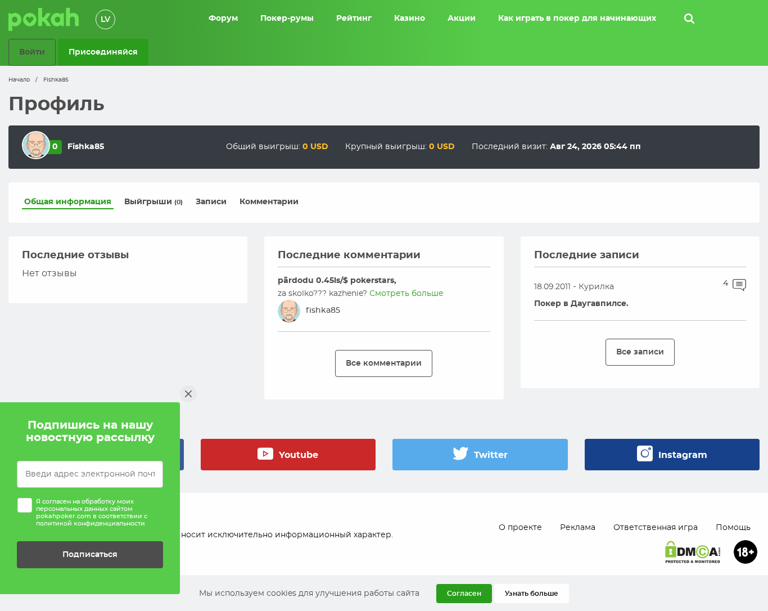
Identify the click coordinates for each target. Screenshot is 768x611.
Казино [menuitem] (409, 19)
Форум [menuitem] (223, 19)
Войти (32, 52)
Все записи (640, 352)
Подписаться (90, 554)
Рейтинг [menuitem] (354, 19)
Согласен (464, 593)
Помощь (733, 528)
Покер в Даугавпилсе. (581, 304)
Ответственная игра (655, 528)
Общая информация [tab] (67, 202)
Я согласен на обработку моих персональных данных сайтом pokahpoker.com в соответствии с (91, 512)
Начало (19, 80)
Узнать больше (531, 593)
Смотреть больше (406, 294)
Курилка (596, 287)
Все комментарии (384, 363)
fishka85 (323, 311)
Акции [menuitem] (462, 19)
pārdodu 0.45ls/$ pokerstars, (337, 281)
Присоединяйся (103, 52)
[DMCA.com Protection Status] (692, 552)
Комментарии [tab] (269, 202)
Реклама (577, 528)
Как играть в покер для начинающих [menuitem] (577, 19)
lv (105, 20)
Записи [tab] (211, 202)
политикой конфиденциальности (90, 523)
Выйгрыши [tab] (153, 202)
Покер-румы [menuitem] (287, 19)
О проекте (520, 528)
